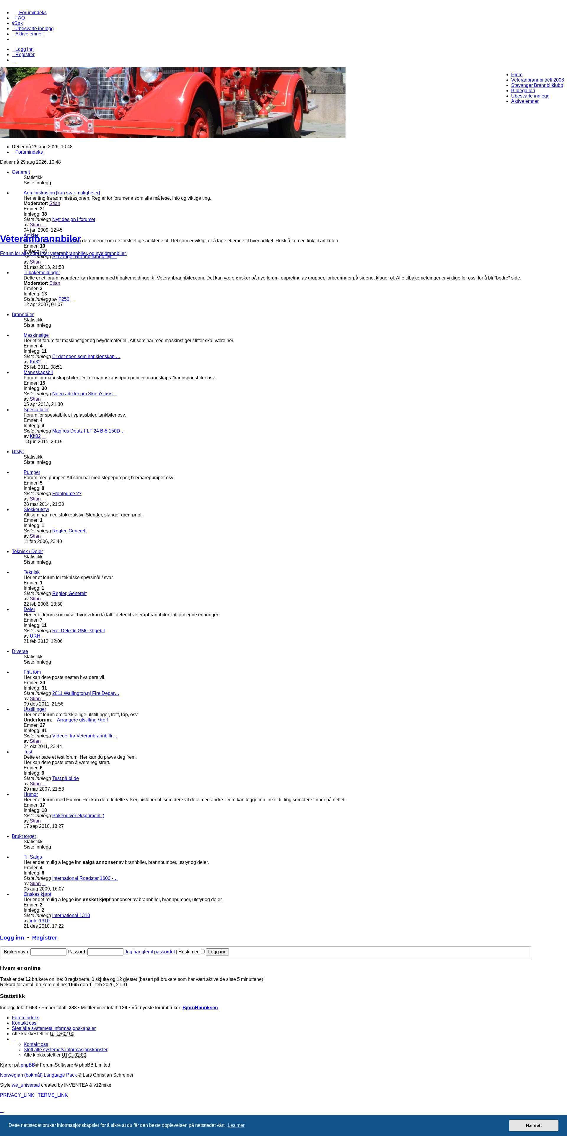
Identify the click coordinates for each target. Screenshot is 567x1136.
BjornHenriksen (200, 1007)
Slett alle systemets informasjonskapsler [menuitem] (54, 1028)
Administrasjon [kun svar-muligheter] (62, 192)
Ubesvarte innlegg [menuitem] (530, 95)
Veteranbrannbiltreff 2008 (537, 79)
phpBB (28, 1064)
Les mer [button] (236, 1125)
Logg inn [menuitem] (24, 49)
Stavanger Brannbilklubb (537, 85)
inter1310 (40, 920)
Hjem (516, 74)
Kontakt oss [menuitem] (24, 1023)
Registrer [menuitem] (25, 54)
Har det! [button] (534, 1125)
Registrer (44, 938)
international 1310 (71, 915)
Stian (54, 203)
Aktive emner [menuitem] (525, 101)
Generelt (21, 172)
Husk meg (189, 951)
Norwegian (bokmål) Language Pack (38, 1075)
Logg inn (12, 938)
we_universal (26, 1085)
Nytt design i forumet (73, 219)
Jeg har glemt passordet (150, 951)
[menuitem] (29, 12)
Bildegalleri (523, 90)
